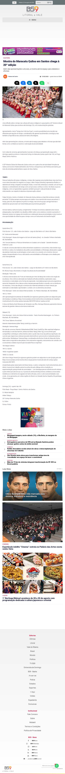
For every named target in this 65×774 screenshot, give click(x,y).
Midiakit (32, 722)
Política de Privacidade (32, 731)
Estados (32, 684)
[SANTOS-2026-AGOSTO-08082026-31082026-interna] (32, 417)
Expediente (32, 700)
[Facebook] (23, 83)
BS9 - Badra (32, 672)
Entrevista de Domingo (32, 667)
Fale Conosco (32, 714)
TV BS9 (32, 663)
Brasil (32, 651)
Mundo (32, 655)
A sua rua (32, 676)
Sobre (32, 718)
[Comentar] (48, 83)
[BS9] (8, 769)
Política (32, 659)
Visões (32, 696)
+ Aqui (32, 692)
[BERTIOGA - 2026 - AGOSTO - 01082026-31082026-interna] (32, 51)
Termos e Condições (32, 727)
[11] (32, 87)
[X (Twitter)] (35, 83)
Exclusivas (32, 704)
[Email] (16, 83)
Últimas (32, 639)
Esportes (32, 688)
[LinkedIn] (29, 83)
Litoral (32, 643)
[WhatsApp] (41, 83)
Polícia (32, 680)
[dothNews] (60, 768)
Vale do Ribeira (32, 647)
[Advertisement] (32, 33)
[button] (32, 19)
